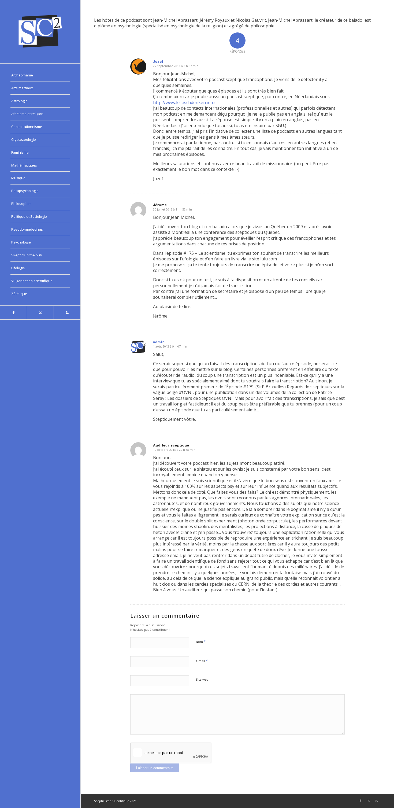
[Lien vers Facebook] (13, 312)
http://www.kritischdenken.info (184, 102)
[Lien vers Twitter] (40, 312)
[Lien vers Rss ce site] (67, 312)
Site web (202, 679)
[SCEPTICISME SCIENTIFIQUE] (40, 32)
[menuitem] (40, 75)
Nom (201, 641)
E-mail (202, 660)
